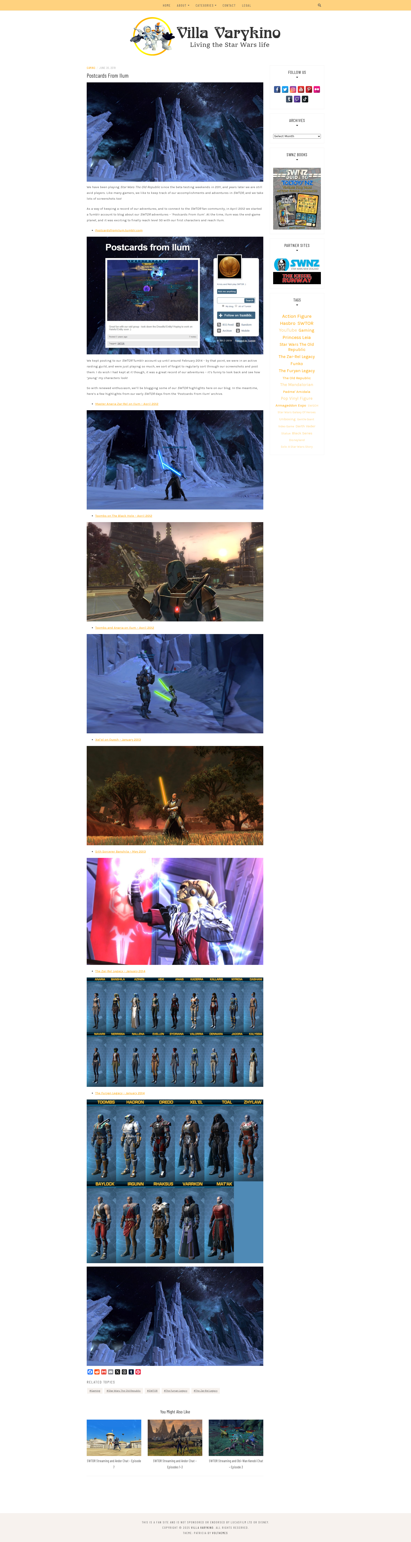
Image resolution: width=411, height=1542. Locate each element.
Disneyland (297, 440)
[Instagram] (293, 89)
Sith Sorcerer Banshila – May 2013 (120, 851)
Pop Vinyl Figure (297, 398)
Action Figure (296, 316)
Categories (205, 5)
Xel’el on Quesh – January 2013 (118, 739)
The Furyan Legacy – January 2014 (120, 1093)
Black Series (302, 433)
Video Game (286, 426)
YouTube (288, 330)
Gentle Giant (305, 419)
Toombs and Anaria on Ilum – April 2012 (124, 628)
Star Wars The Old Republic (124, 1390)
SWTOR (153, 1390)
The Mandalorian (296, 384)
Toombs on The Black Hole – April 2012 (123, 516)
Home (167, 5)
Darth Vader (305, 426)
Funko (296, 363)
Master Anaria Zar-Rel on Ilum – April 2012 (126, 404)
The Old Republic (297, 378)
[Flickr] (316, 89)
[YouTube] (301, 89)
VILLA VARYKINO (202, 1527)
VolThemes (220, 1533)
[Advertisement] (205, 1495)
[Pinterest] (308, 89)
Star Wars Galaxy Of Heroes (297, 412)
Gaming (91, 68)
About (182, 5)
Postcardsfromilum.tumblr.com (119, 230)
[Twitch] (297, 99)
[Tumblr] (289, 99)
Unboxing (287, 419)
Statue (285, 433)
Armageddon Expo (290, 405)
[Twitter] (285, 89)
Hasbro (287, 323)
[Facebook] (277, 89)
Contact (229, 5)
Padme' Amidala (296, 391)
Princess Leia (297, 337)
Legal (246, 5)
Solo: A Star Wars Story (297, 447)
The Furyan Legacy (176, 1390)
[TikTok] (305, 99)
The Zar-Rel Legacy (206, 1390)
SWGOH (313, 405)
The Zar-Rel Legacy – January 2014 (120, 971)
